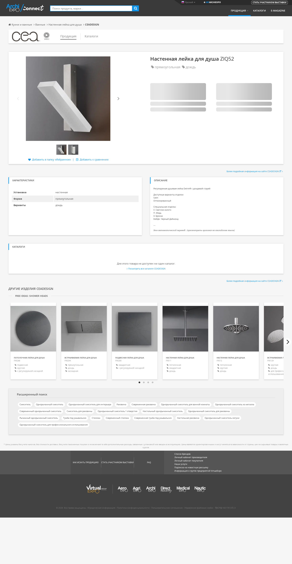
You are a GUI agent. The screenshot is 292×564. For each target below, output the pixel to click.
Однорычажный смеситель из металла (234, 404)
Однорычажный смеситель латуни (222, 418)
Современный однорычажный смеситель (40, 411)
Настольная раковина (188, 418)
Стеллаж (96, 418)
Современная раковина (144, 404)
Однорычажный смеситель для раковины (209, 411)
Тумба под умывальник (74, 418)
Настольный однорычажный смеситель (163, 411)
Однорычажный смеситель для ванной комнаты (185, 404)
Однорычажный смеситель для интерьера (90, 404)
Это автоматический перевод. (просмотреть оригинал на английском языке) (194, 230)
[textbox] (91, 8)
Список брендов (182, 454)
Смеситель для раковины (79, 411)
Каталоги (259, 10)
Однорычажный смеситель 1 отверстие (117, 411)
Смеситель (25, 404)
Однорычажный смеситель (49, 404)
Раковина (121, 404)
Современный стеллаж (117, 418)
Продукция (238, 10)
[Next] (118, 99)
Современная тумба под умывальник (153, 418)
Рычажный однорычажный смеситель (39, 418)
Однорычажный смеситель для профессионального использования (54, 424)
